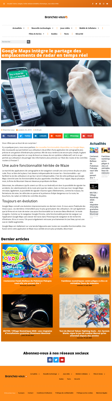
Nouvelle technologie (41, 28)
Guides (54, 34)
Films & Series (35, 34)
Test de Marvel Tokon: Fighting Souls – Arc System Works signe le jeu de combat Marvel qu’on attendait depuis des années (84, 333)
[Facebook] (50, 360)
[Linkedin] (100, 3)
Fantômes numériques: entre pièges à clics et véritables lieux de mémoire (84, 282)
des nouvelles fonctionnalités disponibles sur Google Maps (60, 147)
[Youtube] (107, 3)
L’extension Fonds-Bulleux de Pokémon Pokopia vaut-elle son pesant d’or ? (95, 167)
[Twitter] (96, 3)
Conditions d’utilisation (44, 393)
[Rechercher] (28, 41)
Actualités (17, 28)
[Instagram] (103, 3)
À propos (21, 393)
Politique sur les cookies (85, 393)
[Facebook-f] (92, 3)
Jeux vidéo (65, 28)
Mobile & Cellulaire (87, 28)
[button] (9, 135)
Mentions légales (101, 393)
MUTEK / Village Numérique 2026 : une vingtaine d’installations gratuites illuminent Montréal (96, 203)
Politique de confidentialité (64, 393)
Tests (66, 34)
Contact (30, 393)
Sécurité (79, 34)
